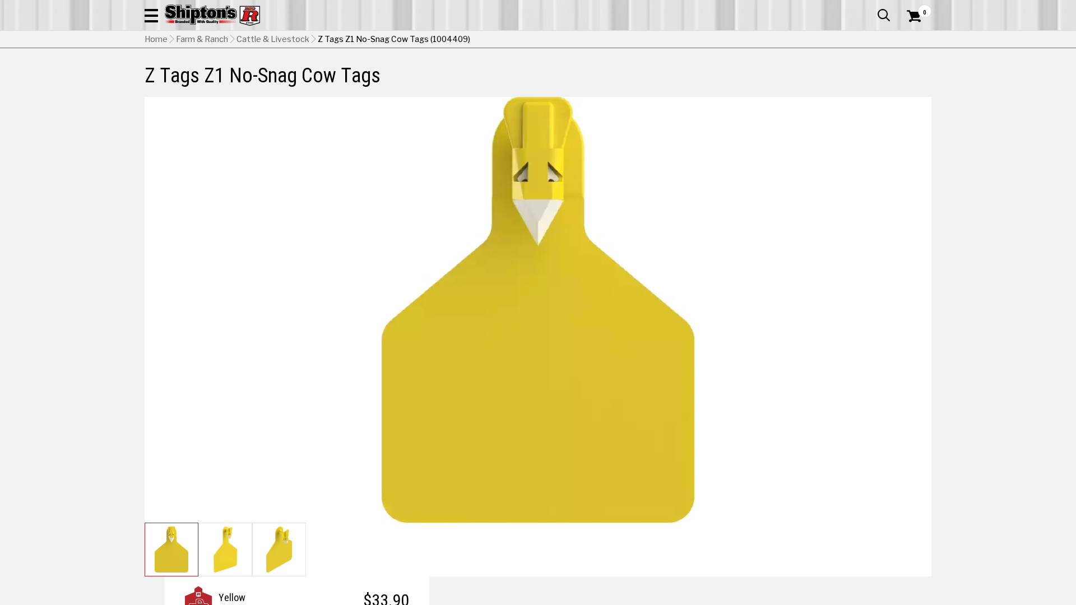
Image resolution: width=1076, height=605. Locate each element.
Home (156, 39)
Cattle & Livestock (272, 39)
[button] (151, 15)
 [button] (884, 15)
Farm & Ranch (202, 39)
